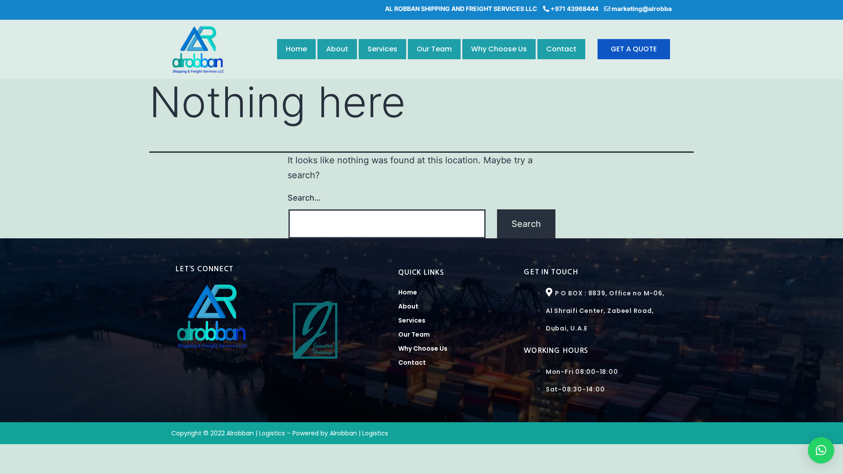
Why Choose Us (499, 49)
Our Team (434, 49)
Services (382, 49)
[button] (821, 450)
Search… (304, 197)
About (337, 49)
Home (296, 49)
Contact (561, 49)
